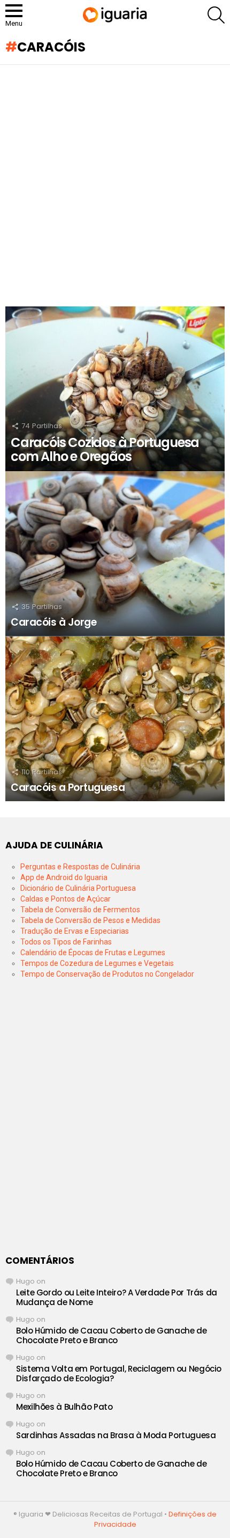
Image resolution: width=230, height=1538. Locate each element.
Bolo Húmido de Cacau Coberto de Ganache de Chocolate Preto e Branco (111, 1335)
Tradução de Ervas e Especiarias (74, 931)
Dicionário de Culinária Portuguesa (78, 888)
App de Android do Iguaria (64, 877)
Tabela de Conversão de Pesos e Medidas (90, 920)
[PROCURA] (216, 15)
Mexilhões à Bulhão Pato (64, 1406)
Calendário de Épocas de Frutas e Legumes (92, 952)
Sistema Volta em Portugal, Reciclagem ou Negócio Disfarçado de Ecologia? (118, 1373)
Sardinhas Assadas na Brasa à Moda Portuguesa (116, 1435)
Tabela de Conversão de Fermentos (80, 909)
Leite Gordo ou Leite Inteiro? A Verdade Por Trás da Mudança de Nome (116, 1297)
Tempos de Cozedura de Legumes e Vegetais (97, 963)
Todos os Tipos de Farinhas (66, 942)
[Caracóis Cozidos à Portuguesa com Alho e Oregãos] (115, 389)
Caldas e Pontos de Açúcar (65, 899)
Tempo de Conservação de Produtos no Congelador (107, 974)
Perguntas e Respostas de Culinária (80, 866)
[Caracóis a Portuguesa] (115, 719)
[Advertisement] (115, 185)
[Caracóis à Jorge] (115, 553)
